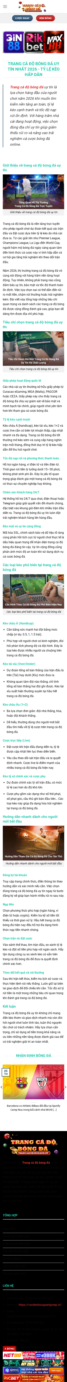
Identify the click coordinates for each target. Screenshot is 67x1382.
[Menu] (5, 6)
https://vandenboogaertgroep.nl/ (40, 1305)
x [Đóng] (9, 1348)
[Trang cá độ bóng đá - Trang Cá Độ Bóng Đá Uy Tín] (33, 6)
